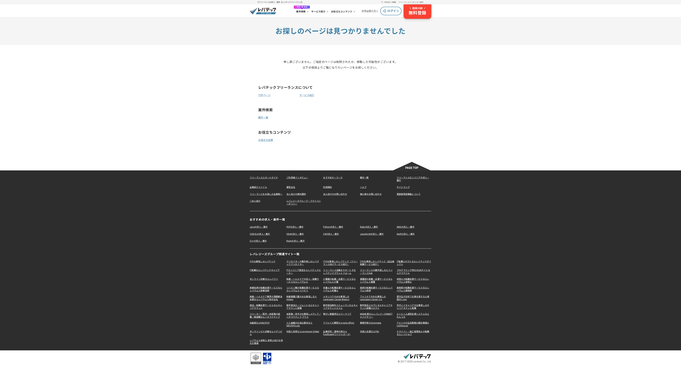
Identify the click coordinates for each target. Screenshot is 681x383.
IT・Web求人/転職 (388, 2)
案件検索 (301, 11)
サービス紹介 (318, 11)
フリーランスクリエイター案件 (411, 2)
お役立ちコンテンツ (341, 11)
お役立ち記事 (265, 140)
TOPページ (264, 95)
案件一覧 (263, 117)
